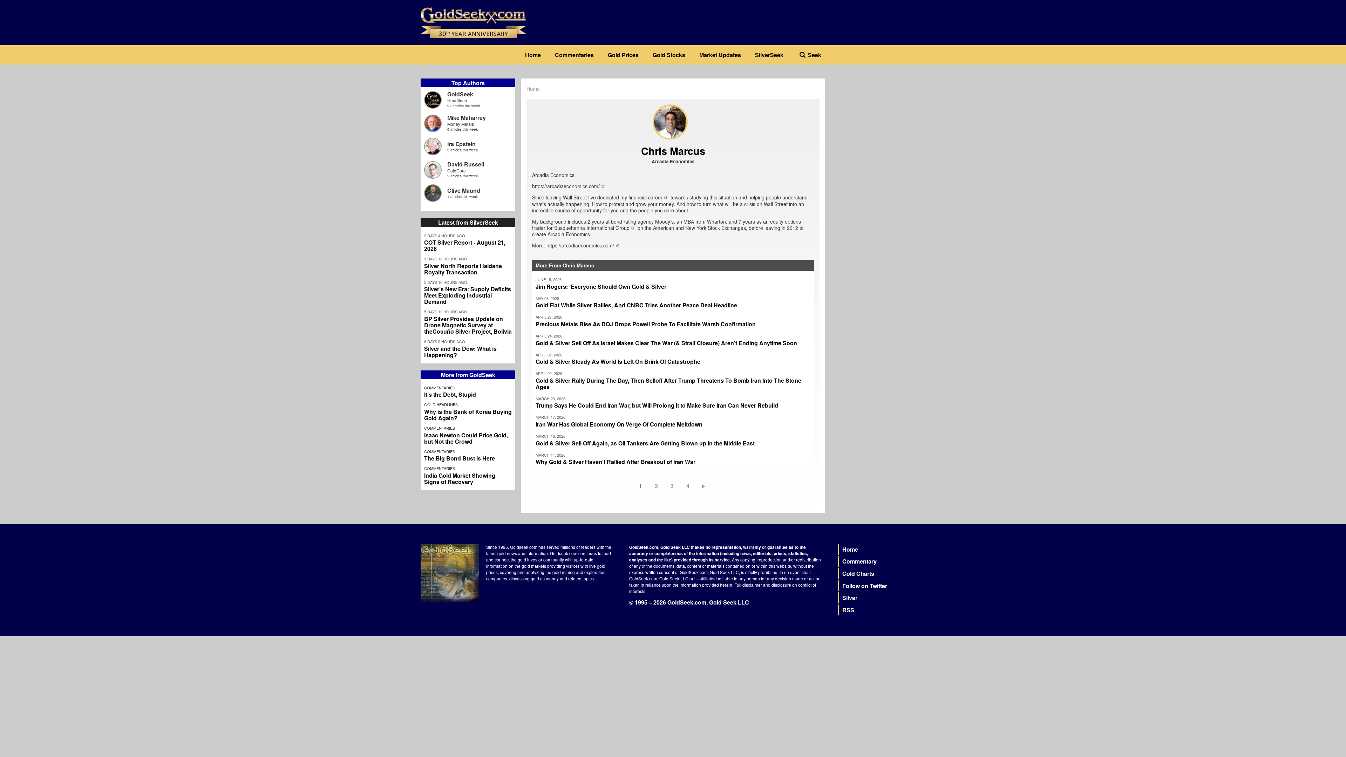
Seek (814, 55)
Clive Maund (463, 190)
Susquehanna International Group (592, 227)
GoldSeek (460, 94)
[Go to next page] (704, 486)
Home (533, 55)
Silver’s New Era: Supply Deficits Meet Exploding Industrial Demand (467, 295)
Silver (849, 598)
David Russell (465, 164)
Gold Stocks (669, 55)
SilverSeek (769, 55)
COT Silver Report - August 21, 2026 (464, 245)
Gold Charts (858, 574)
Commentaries (574, 55)
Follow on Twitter (864, 586)
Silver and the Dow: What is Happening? (460, 352)
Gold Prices (623, 55)
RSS (848, 610)
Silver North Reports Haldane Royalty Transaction (463, 269)
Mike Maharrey (466, 118)
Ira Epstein (461, 144)
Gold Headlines (441, 404)
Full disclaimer (748, 585)
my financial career (641, 197)
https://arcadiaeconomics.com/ (566, 186)
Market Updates (720, 55)
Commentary (859, 561)
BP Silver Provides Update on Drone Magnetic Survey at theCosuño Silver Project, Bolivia (468, 325)
